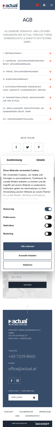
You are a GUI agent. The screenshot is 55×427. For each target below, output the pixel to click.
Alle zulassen (27, 246)
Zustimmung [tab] (14, 160)
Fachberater (26, 412)
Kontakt (8, 412)
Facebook (12, 381)
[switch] (48, 217)
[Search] (51, 5)
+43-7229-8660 (22, 356)
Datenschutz (33, 416)
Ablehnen (27, 265)
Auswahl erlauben (27, 255)
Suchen (27, 285)
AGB (17, 416)
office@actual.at (22, 368)
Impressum (45, 412)
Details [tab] (41, 160)
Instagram (18, 381)
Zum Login (16, 397)
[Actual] (10, 6)
